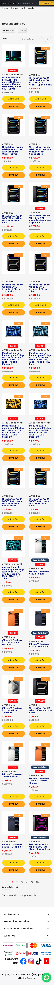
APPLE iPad (35, 75)
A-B (23, 8)
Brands (14, 8)
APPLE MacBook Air (12, 350)
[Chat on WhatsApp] (46, 977)
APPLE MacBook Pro (12, 74)
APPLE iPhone (36, 568)
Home (5, 8)
